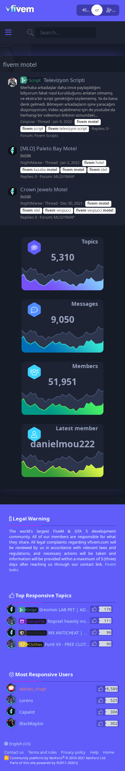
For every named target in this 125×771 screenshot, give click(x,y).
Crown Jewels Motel (43, 189)
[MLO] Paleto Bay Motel (48, 148)
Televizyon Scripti (57, 80)
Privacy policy (73, 752)
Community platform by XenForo (58, 758)
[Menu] (8, 32)
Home (108, 752)
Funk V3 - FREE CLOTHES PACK (67, 644)
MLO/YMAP (64, 176)
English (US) (19, 743)
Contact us (14, 752)
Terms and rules (42, 752)
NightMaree (31, 162)
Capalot (27, 712)
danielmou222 (62, 444)
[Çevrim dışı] (7, 607)
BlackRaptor (31, 723)
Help (94, 752)
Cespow (27, 121)
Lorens (26, 700)
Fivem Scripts (46, 135)
